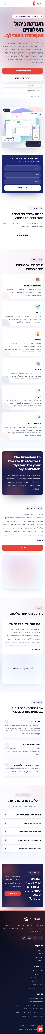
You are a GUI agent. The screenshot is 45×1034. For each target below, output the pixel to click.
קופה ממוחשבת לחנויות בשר (33, 1009)
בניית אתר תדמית (37, 985)
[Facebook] (35, 938)
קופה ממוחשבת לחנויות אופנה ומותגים (30, 1005)
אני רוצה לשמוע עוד (24, 71)
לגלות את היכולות (22, 78)
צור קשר (40, 960)
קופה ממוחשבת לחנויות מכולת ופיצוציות (29, 1012)
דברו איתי (22, 188)
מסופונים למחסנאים (36, 1002)
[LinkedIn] (41, 938)
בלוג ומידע (39, 957)
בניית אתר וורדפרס (36, 974)
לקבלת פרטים (22, 235)
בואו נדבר (22, 547)
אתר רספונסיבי (38, 970)
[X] (23, 938)
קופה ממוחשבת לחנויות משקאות (32, 1016)
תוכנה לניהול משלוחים (34, 43)
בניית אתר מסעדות (37, 977)
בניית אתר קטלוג (37, 981)
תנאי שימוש (28, 1030)
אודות (41, 953)
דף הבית (40, 950)
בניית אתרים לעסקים (36, 988)
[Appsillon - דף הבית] (37, 4)
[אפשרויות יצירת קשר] (40, 1029)
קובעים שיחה (12, 893)
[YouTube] (29, 938)
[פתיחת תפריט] (5, 3)
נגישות (21, 1030)
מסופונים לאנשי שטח (36, 998)
